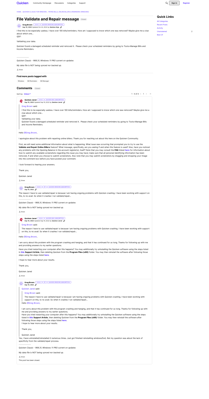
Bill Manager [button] (44, 81)
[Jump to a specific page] (150, 94)
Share (20, 70)
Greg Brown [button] (27, 25)
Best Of (160, 35)
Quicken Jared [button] (31, 100)
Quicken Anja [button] (54, 27)
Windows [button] (21, 81)
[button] (19, 25)
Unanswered (174, 31)
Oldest (27, 94)
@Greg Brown (30, 132)
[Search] (166, 3)
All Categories (162, 21)
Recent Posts (162, 25)
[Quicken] (22, 3)
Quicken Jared (28, 289)
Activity (160, 28)
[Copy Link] (61, 27)
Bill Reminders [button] (32, 81)
